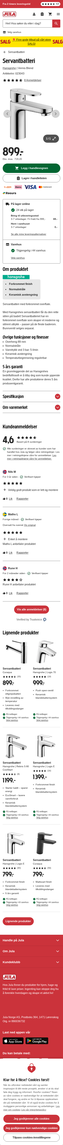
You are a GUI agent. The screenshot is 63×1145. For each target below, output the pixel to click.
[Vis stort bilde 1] (31, 114)
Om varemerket (15, 407)
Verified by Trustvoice (29, 619)
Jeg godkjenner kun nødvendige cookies (31, 1128)
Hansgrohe (9, 68)
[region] (31, 1102)
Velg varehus (14, 32)
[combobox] (31, 23)
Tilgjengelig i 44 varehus (17, 718)
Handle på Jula (13, 940)
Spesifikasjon (13, 396)
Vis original (30, 525)
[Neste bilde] (56, 114)
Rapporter (22, 498)
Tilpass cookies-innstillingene (32, 1137)
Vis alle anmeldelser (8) (31, 609)
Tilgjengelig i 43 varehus (17, 816)
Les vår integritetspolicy (33, 1109)
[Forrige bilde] (7, 114)
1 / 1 (48, 138)
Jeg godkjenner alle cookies (31, 1118)
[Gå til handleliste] (42, 14)
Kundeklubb (11, 962)
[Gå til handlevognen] (50, 14)
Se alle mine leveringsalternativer (28, 234)
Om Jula (9, 951)
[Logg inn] (34, 14)
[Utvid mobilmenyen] (58, 14)
